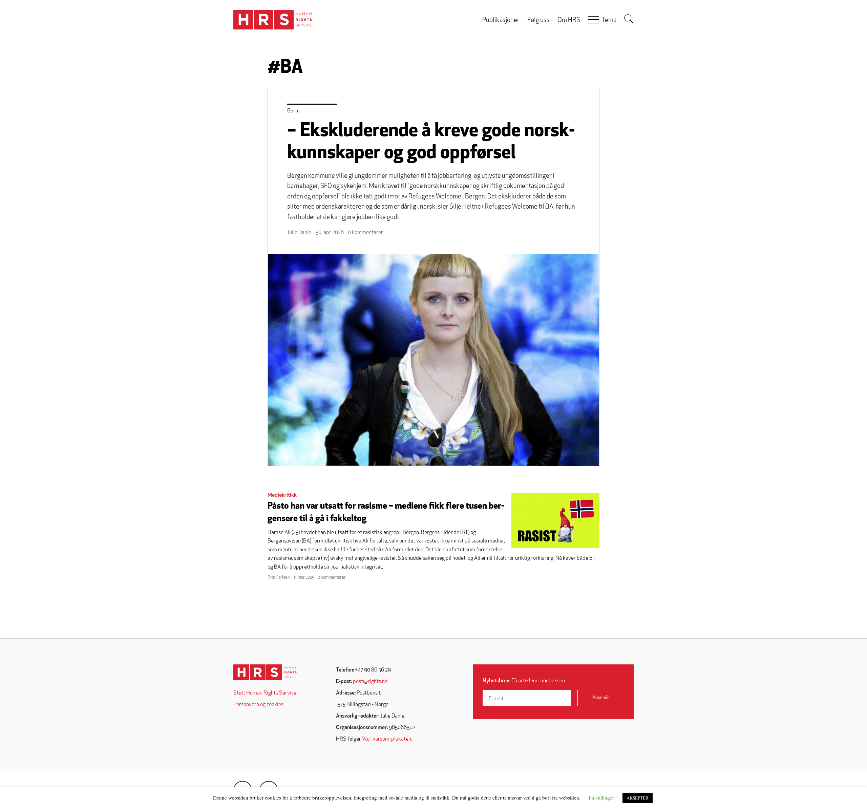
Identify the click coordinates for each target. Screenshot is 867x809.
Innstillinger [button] (601, 797)
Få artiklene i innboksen (524, 681)
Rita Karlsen (279, 577)
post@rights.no (370, 681)
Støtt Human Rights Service (264, 693)
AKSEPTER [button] (638, 798)
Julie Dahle (299, 232)
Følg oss (538, 20)
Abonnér (600, 698)
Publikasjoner (501, 20)
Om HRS (568, 20)
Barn (292, 111)
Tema (609, 20)
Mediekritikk (282, 495)
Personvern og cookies (258, 704)
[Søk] (629, 19)
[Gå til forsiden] (265, 672)
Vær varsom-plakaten (386, 739)
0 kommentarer (365, 232)
